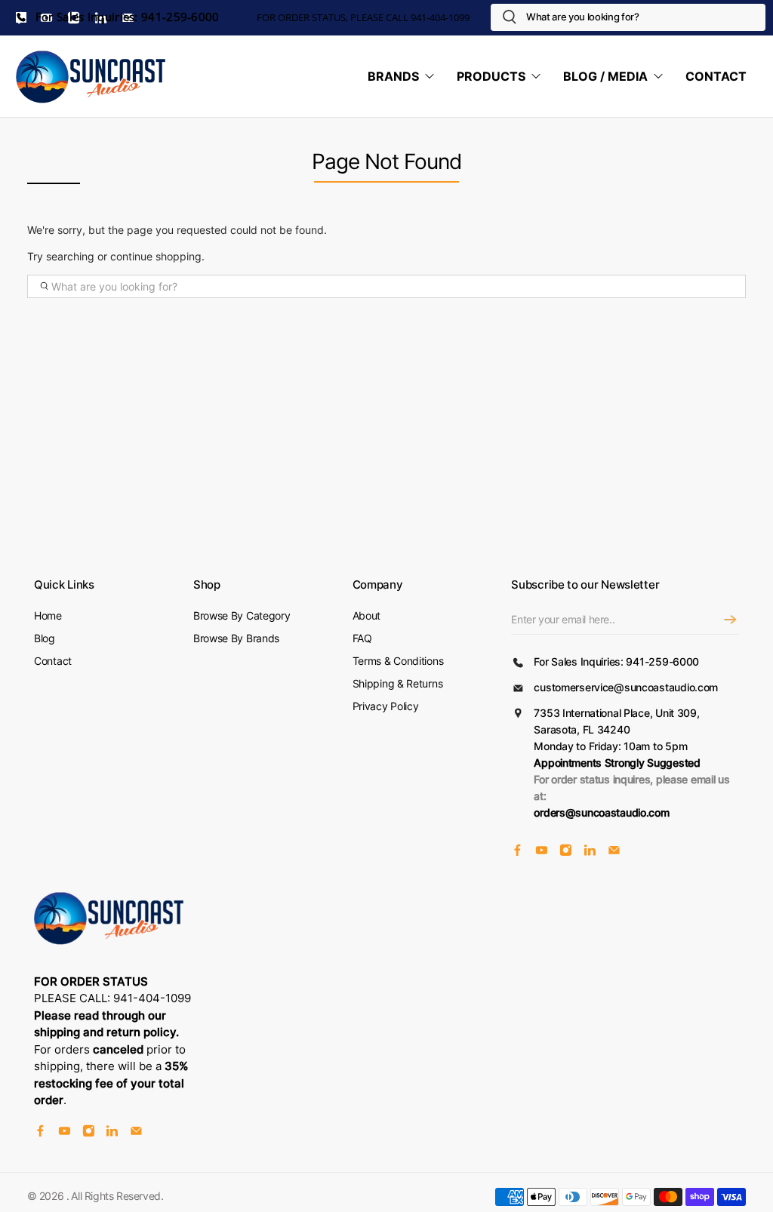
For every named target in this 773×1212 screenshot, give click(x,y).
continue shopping (156, 256)
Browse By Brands (236, 638)
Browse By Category (242, 615)
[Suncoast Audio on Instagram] (565, 852)
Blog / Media (605, 76)
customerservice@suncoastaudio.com (626, 687)
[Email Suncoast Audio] (614, 852)
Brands (393, 76)
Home (48, 615)
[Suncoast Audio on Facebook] (517, 852)
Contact (716, 76)
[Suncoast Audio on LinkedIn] (590, 852)
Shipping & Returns (398, 683)
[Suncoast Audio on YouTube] (541, 852)
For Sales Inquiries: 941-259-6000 (126, 17)
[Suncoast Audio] (91, 76)
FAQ (362, 638)
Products (491, 76)
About (367, 615)
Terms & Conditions (398, 660)
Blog (44, 638)
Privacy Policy (386, 706)
